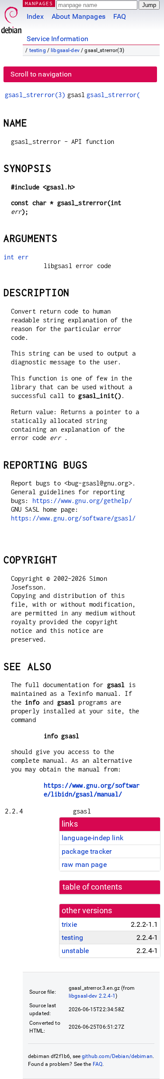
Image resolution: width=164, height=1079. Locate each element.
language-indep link (92, 838)
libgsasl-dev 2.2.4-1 (92, 996)
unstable (75, 950)
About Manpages (78, 16)
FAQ (119, 16)
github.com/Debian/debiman (117, 1056)
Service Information (57, 39)
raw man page (84, 864)
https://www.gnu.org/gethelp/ (82, 500)
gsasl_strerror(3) (35, 94)
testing (37, 50)
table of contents (92, 887)
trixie (69, 924)
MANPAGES (39, 3)
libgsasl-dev (65, 50)
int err (15, 257)
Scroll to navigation (41, 74)
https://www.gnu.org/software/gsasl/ (73, 518)
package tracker (87, 851)
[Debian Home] (11, 17)
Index (35, 16)
